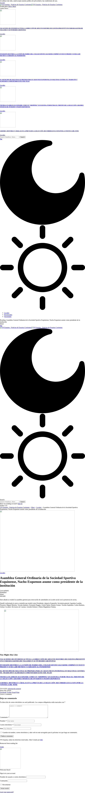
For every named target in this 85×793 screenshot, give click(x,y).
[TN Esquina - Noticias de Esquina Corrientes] (31, 4)
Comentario (4, 717)
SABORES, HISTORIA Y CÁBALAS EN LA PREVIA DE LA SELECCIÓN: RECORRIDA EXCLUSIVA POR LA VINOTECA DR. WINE (39, 131)
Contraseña (3, 781)
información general (14, 689)
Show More (12, 6)
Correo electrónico (6, 725)
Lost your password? (7, 792)
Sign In (20, 504)
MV (41, 740)
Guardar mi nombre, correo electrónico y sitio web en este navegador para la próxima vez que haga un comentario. (39, 732)
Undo (2, 747)
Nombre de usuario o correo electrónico (13, 777)
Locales (2, 34)
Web (1, 728)
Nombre (3, 721)
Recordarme (6, 785)
